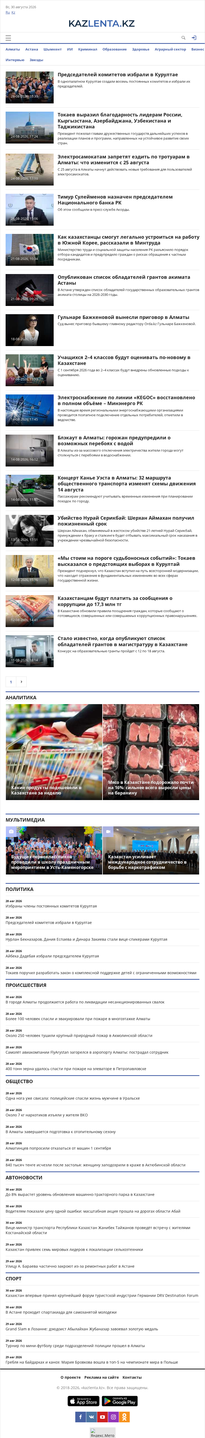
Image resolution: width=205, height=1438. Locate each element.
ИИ (70, 49)
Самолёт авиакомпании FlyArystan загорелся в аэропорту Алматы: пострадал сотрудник (87, 1052)
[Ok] (124, 1417)
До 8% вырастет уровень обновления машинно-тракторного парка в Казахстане (80, 1194)
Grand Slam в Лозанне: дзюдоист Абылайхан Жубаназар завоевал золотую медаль (82, 1328)
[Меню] (8, 38)
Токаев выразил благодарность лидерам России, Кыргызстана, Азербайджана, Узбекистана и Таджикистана (120, 120)
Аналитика (21, 697)
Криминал (87, 49)
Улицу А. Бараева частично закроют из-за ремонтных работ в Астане (70, 1266)
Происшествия (26, 985)
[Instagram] (113, 1417)
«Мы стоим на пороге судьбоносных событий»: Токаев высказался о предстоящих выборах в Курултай (126, 561)
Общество (19, 1081)
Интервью (15, 59)
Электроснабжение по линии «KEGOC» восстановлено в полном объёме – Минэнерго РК (126, 400)
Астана (31, 49)
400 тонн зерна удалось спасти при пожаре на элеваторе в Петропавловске (76, 1068)
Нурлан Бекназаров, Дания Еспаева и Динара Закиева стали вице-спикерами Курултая (86, 939)
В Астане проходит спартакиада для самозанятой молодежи (61, 1312)
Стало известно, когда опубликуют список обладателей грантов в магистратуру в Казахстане (123, 641)
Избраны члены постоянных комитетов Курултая (51, 906)
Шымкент (53, 49)
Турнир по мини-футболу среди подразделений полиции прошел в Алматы (75, 1345)
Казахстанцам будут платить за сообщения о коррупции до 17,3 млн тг (115, 601)
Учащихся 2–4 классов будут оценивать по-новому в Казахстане (124, 360)
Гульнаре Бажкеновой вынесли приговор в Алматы (123, 317)
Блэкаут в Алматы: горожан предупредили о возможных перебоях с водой (114, 440)
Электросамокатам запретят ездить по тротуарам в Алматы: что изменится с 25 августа (124, 159)
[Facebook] (80, 1417)
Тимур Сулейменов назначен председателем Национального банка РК (115, 200)
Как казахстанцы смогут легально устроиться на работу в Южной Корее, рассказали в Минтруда (128, 240)
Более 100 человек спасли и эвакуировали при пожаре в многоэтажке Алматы (78, 1018)
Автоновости (24, 1177)
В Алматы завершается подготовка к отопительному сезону (61, 1131)
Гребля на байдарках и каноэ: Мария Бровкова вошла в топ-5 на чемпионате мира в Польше (92, 1362)
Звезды (36, 59)
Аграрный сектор (170, 49)
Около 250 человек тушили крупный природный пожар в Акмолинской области (79, 1035)
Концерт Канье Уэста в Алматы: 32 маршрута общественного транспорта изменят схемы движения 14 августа (127, 483)
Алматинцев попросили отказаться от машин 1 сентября (58, 1148)
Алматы (13, 49)
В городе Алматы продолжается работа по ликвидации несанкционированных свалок (85, 1001)
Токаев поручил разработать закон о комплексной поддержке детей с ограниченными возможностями (101, 972)
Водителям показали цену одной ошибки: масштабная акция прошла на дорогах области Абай (93, 1211)
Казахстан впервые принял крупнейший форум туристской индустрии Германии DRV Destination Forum (102, 1295)
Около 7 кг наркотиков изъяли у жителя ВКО (47, 1114)
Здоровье (140, 49)
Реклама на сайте (101, 1377)
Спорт (13, 1278)
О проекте (71, 1377)
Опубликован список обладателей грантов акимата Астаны (124, 280)
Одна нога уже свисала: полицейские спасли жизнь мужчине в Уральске (73, 1098)
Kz (13, 12)
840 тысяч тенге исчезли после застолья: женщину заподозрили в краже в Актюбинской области (96, 1164)
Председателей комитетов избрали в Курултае (118, 74)
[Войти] (194, 37)
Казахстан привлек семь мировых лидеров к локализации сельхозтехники (74, 1249)
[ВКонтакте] (91, 1417)
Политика (19, 889)
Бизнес (197, 49)
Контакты (132, 1377)
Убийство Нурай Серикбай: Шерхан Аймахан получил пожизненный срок (126, 521)
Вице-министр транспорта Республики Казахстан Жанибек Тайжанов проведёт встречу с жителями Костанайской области (98, 1230)
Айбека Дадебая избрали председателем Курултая (52, 955)
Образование (114, 49)
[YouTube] (102, 1417)
